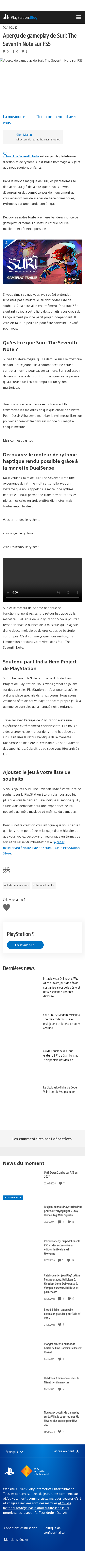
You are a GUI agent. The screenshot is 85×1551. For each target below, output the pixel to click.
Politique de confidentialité (54, 1530)
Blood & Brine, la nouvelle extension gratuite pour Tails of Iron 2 (62, 1314)
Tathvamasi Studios (44, 885)
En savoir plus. (25, 945)
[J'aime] (61, 1183)
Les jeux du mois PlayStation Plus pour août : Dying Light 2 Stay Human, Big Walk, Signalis (63, 1211)
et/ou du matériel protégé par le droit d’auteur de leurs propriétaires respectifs (37, 1508)
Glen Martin (24, 134)
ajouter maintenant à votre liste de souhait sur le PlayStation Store (41, 847)
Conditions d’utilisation (20, 1528)
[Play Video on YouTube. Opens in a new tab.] (73, 279)
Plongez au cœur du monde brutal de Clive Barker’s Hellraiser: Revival (62, 1348)
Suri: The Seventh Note (21, 156)
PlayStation (24, 17)
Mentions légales (16, 1539)
